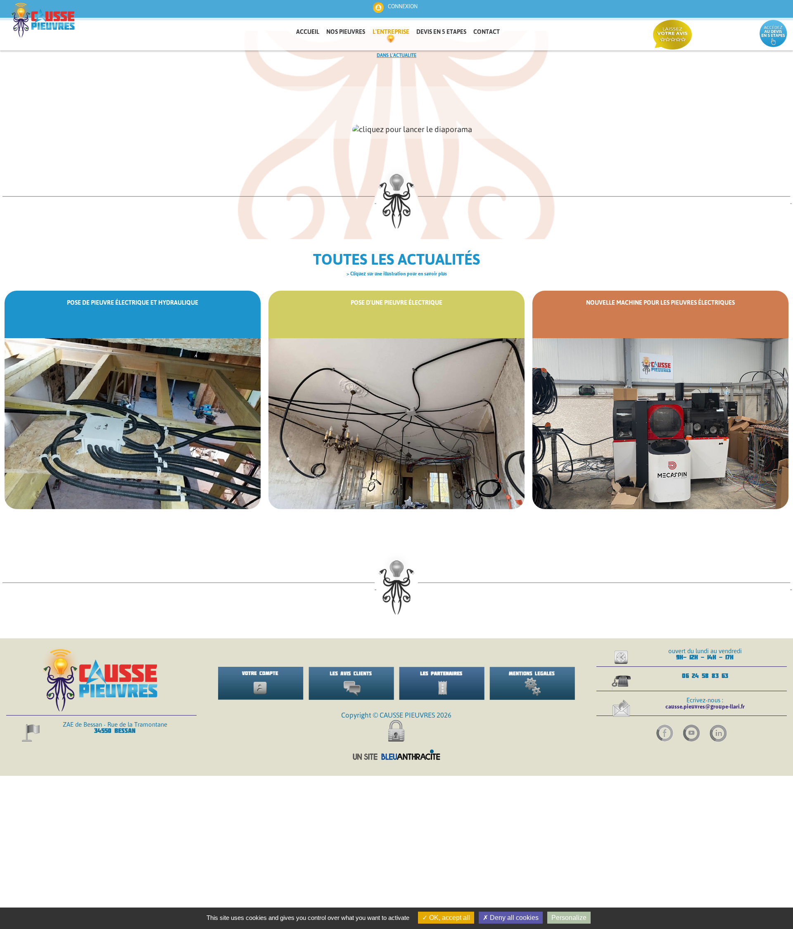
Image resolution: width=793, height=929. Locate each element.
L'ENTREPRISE (391, 31)
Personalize (568, 917)
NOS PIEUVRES (345, 31)
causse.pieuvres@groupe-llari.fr (705, 706)
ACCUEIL (307, 31)
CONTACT (486, 31)
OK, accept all (448, 917)
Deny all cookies (513, 917)
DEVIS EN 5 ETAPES (441, 31)
